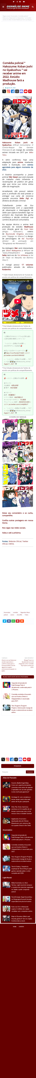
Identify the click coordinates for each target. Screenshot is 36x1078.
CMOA (11, 544)
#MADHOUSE (23, 402)
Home (14, 926)
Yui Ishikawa (22, 255)
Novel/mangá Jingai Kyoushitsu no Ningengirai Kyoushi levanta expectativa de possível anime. (21, 899)
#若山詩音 (14, 385)
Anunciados (14, 16)
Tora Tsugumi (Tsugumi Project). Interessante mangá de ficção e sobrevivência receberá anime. (22, 709)
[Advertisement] (18, 42)
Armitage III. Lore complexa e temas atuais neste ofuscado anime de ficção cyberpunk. (21, 799)
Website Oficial (15, 541)
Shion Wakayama (13, 250)
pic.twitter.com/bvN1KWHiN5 (14, 355)
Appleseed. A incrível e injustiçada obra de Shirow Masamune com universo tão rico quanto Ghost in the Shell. (21, 822)
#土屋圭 (23, 400)
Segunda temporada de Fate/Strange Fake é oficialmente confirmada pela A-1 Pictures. (22, 686)
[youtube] (24, 1)
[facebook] (20, 1)
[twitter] (13, 1)
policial (6, 615)
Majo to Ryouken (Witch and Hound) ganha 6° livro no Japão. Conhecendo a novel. (21, 919)
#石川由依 (13, 388)
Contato (21, 926)
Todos (26, 615)
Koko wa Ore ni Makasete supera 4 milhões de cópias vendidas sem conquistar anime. (22, 909)
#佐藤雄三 (11, 395)
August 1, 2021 (9, 364)
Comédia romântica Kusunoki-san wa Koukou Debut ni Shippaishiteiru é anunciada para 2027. (21, 697)
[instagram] (17, 1)
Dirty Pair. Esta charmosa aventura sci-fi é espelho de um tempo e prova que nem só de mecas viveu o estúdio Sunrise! (21, 810)
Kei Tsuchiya (27, 238)
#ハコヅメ (26, 353)
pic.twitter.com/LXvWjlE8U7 (18, 404)
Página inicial (6, 16)
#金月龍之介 (18, 397)
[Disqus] (18, 578)
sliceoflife (19, 615)
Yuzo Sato (28, 229)
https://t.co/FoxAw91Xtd (14, 353)
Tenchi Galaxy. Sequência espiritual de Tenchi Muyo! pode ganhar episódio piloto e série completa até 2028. (21, 870)
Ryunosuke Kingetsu (15, 234)
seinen (12, 615)
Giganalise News (25, 612)
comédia (15, 612)
